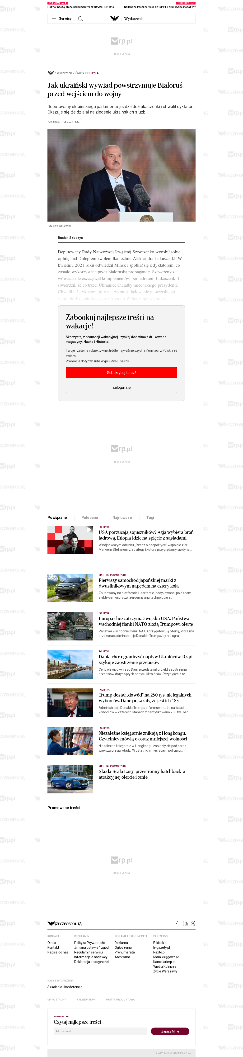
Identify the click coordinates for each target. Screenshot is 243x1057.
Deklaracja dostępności (91, 962)
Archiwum (122, 957)
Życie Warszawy (165, 971)
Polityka (92, 73)
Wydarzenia (134, 18)
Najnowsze (122, 517)
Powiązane (57, 517)
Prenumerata (125, 952)
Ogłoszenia (123, 947)
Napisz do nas (57, 952)
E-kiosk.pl (160, 943)
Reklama (121, 943)
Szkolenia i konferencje (64, 987)
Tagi (150, 517)
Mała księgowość (166, 957)
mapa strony (56, 999)
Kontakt (53, 947)
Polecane (89, 517)
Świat (79, 73)
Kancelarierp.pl (164, 962)
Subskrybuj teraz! (121, 372)
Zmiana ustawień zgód (91, 947)
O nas (51, 943)
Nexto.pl (159, 952)
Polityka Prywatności (89, 943)
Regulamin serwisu (88, 952)
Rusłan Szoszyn (70, 238)
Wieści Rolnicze (164, 966)
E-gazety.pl (161, 947)
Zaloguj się (121, 387)
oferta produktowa (120, 999)
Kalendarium (86, 999)
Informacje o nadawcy (90, 957)
